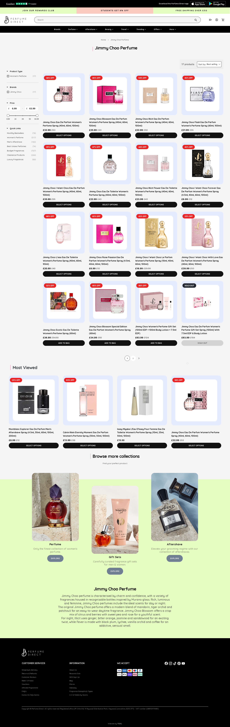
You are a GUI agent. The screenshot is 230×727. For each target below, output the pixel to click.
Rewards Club (74, 673)
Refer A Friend (27, 681)
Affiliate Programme (30, 688)
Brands (57, 29)
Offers (157, 29)
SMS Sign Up (74, 677)
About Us (73, 670)
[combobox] (117, 20)
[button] (224, 19)
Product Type (15, 71)
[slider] (8, 115)
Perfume (72, 29)
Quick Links (15, 128)
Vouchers (25, 684)
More (172, 29)
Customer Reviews (29, 677)
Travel (124, 29)
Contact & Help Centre (30, 695)
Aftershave (90, 29)
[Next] (188, 363)
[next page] (139, 358)
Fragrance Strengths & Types (81, 691)
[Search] (192, 20)
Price (12, 103)
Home (103, 40)
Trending (140, 29)
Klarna (72, 684)
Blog (71, 681)
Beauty (108, 29)
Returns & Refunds (29, 673)
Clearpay (73, 688)
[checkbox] (22, 76)
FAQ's (24, 691)
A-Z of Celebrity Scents (78, 695)
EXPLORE (55, 558)
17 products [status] (188, 64)
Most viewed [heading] (25, 367)
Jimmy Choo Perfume (120, 40)
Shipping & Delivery (29, 670)
